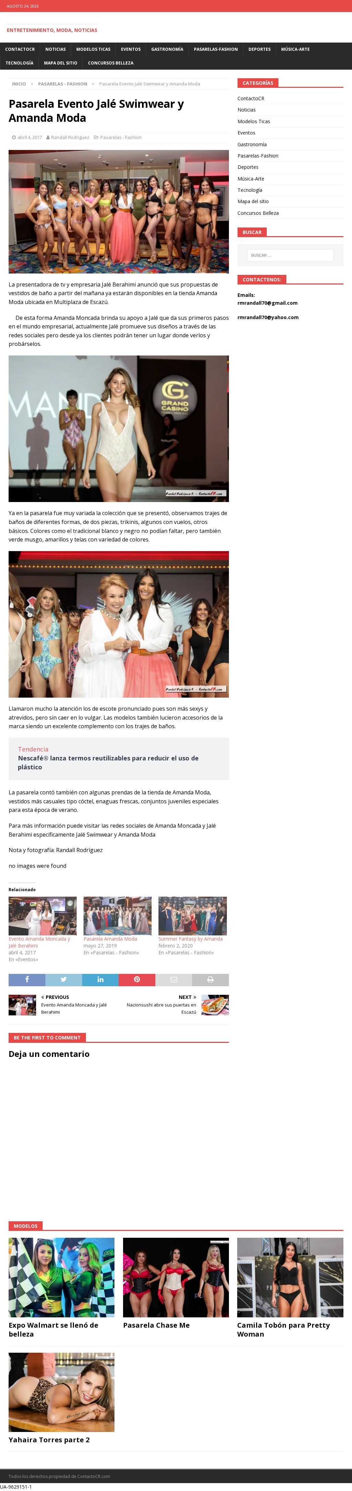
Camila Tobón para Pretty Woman (283, 1329)
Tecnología (19, 63)
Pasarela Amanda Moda (110, 938)
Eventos (131, 49)
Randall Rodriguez (70, 137)
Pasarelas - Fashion (121, 137)
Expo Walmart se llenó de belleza (53, 1329)
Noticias (55, 49)
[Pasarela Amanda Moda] (118, 916)
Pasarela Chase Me (156, 1325)
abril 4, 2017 (30, 137)
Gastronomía (167, 49)
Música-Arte (295, 49)
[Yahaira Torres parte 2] (61, 1392)
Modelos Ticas (93, 49)
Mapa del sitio (60, 63)
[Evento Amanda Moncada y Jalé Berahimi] (43, 916)
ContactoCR (20, 49)
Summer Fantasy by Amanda (190, 938)
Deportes (260, 49)
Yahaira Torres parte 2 (49, 1439)
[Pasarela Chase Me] (176, 1277)
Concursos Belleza (110, 63)
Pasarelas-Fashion (216, 49)
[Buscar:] (290, 255)
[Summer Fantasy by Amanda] (192, 916)
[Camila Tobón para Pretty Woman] (290, 1277)
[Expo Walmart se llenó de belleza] (61, 1277)
